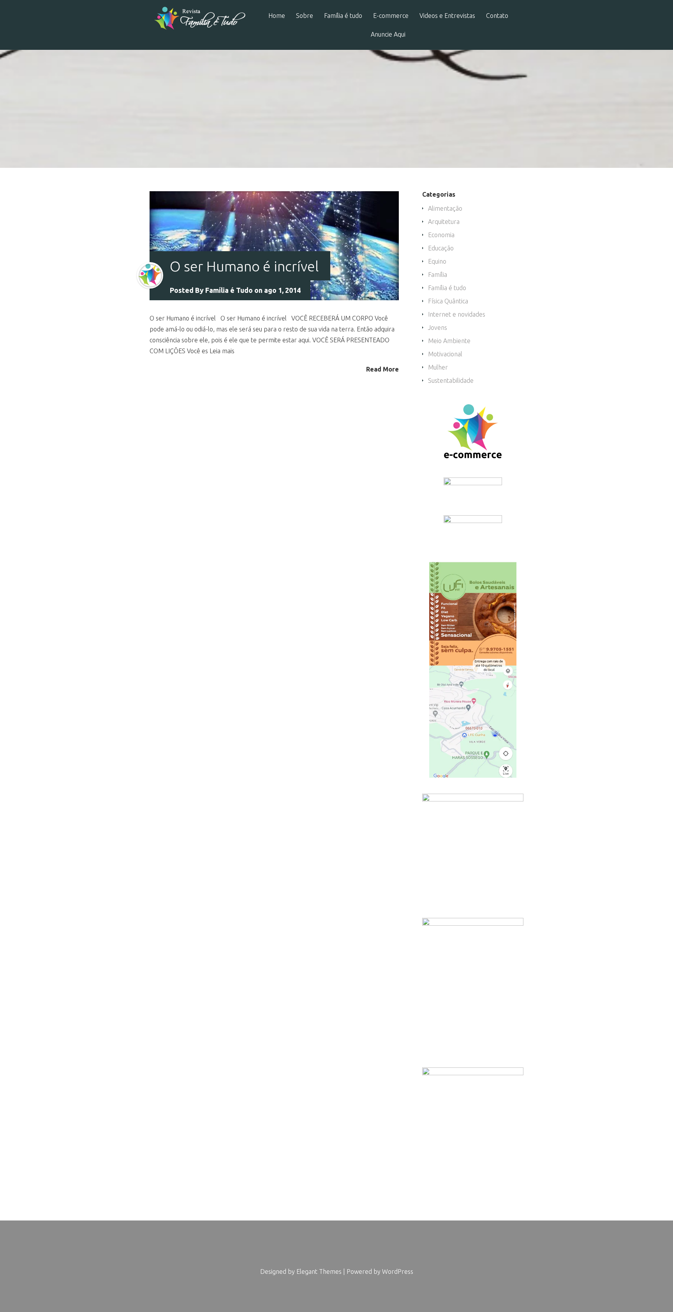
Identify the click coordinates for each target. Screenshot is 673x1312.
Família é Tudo (229, 290)
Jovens (437, 327)
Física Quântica (448, 301)
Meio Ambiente (449, 340)
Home (276, 15)
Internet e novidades (456, 314)
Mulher (438, 367)
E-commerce (391, 15)
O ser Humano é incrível (244, 266)
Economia (441, 234)
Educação (441, 248)
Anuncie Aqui (388, 34)
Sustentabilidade (451, 380)
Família (437, 274)
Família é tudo (343, 15)
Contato (497, 15)
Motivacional (445, 353)
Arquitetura (444, 221)
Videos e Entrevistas (447, 15)
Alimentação (445, 208)
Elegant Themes (319, 1271)
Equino (437, 261)
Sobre (304, 15)
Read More (382, 369)
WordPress (397, 1271)
